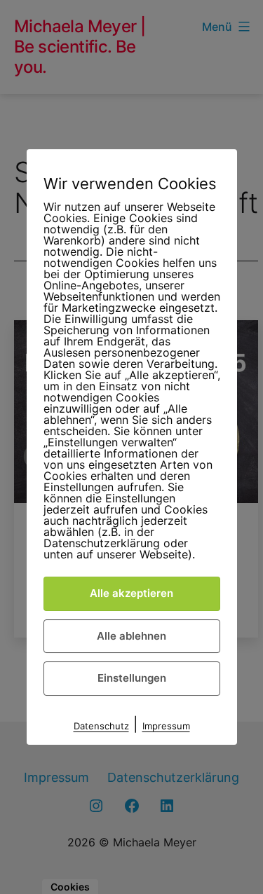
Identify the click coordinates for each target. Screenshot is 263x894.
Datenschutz (101, 725)
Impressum (166, 725)
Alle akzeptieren (131, 593)
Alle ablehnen (131, 635)
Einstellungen (131, 678)
